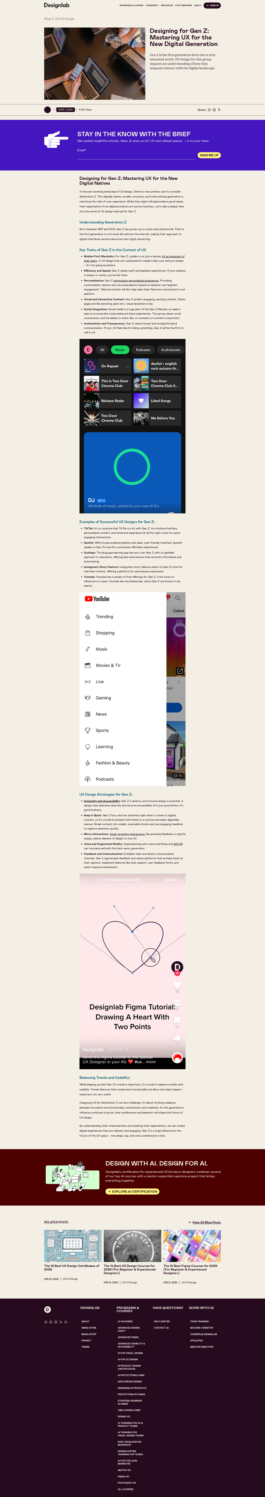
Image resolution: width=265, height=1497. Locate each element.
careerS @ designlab (203, 1334)
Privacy (86, 1340)
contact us (161, 1327)
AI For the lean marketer (127, 1462)
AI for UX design (128, 1359)
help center (162, 1321)
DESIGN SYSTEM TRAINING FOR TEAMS (130, 1453)
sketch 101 (124, 1470)
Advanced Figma (128, 1337)
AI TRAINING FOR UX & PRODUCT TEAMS (130, 1425)
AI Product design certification (129, 1367)
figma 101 (123, 1476)
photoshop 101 (127, 1482)
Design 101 (124, 1416)
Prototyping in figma (131, 1394)
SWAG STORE (88, 1327)
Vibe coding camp (129, 1410)
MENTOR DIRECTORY (202, 1346)
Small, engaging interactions (127, 834)
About (85, 1321)
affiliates (196, 1340)
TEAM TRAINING (199, 1321)
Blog (47, 19)
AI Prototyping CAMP (131, 1375)
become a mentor (201, 1327)
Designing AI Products (132, 1388)
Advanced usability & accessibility (131, 1345)
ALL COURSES (125, 1489)
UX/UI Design (64, 19)
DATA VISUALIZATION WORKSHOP (129, 1443)
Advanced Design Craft (129, 1329)
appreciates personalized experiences (136, 280)
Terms (85, 1346)
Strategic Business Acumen (130, 1402)
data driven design (130, 1381)
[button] (131, 5)
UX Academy (125, 1321)
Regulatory (88, 1334)
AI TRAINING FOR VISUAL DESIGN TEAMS (131, 1434)
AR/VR (178, 844)
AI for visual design (130, 1353)
